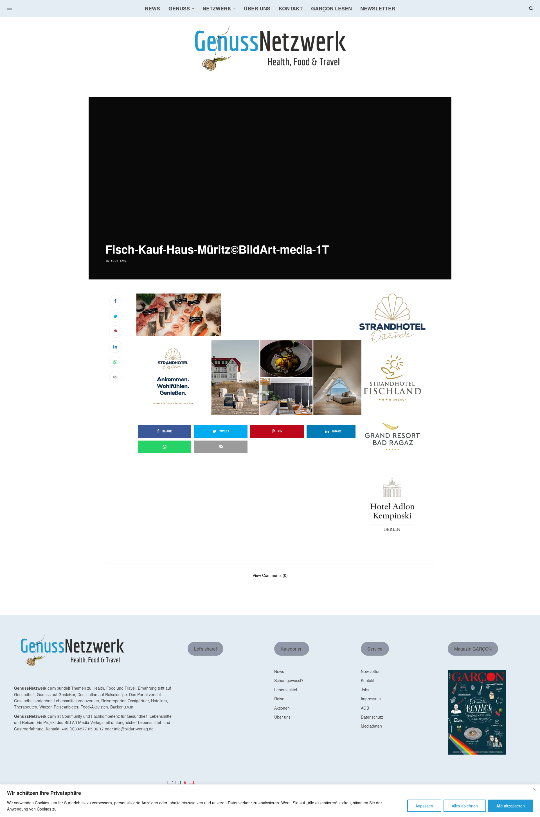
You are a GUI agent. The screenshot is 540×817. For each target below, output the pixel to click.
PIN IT (251, 314)
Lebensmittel (285, 689)
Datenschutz (372, 717)
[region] (270, 800)
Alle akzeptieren (510, 806)
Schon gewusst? (288, 680)
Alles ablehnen (465, 806)
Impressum (371, 698)
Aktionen (282, 708)
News (279, 671)
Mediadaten (371, 726)
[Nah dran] (534, 789)
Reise (279, 698)
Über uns (282, 717)
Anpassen (424, 806)
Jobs (365, 689)
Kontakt (367, 680)
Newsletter (370, 671)
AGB (365, 708)
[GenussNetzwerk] (270, 48)
